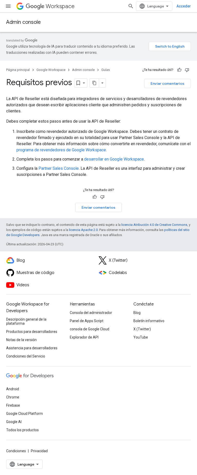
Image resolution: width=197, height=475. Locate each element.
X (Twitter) (142, 329)
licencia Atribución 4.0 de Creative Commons (154, 225)
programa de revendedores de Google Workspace (61, 149)
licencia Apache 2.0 (83, 230)
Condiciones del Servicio (25, 356)
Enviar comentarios (167, 83)
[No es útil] (187, 70)
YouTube (140, 337)
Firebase (13, 405)
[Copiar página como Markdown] (94, 83)
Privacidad (39, 451)
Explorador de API (84, 337)
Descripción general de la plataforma (26, 321)
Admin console (23, 22)
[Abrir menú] (8, 6)
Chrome (12, 397)
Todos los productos (22, 430)
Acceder (183, 6)
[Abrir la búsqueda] (131, 6)
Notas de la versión (21, 340)
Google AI (14, 422)
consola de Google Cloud (89, 329)
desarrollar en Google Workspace (114, 159)
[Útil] (179, 70)
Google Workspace (50, 70)
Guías (105, 70)
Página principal (18, 70)
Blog (137, 313)
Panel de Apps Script (86, 321)
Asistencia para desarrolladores (31, 348)
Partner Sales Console (58, 168)
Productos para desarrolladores (31, 332)
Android (12, 389)
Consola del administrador (91, 313)
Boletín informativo (148, 321)
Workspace (60, 6)
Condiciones (16, 451)
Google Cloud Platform (24, 413)
